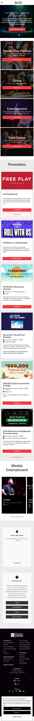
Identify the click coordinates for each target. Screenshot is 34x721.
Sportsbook (6, 661)
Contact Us (6, 653)
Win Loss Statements (8, 647)
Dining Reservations (8, 642)
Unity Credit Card (23, 649)
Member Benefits (23, 645)
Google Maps (17, 563)
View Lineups (17, 117)
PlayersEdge (22, 663)
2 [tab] (14, 35)
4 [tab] (19, 35)
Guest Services (7, 640)
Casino (17, 603)
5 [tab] (21, 35)
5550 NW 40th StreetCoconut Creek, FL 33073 (16, 671)
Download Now (22, 29)
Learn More (17, 306)
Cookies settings (17, 716)
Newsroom (22, 657)
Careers (21, 655)
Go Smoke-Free (17, 59)
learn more (17, 210)
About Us (21, 661)
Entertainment (17, 607)
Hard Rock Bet (7, 659)
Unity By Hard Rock (8, 665)
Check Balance (17, 214)
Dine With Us (17, 87)
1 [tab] (11, 35)
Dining (17, 612)
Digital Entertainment (8, 657)
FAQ (4, 651)
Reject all (17, 712)
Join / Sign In (22, 640)
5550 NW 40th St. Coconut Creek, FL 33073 (17, 539)
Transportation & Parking (9, 649)
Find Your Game (17, 146)
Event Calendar (16, 517)
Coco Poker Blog (23, 659)
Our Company (22, 652)
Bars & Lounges (17, 617)
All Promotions (16, 457)
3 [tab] (16, 35)
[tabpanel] (13, 495)
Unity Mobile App (23, 647)
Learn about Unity (23, 642)
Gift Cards (5, 645)
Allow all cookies (17, 708)
